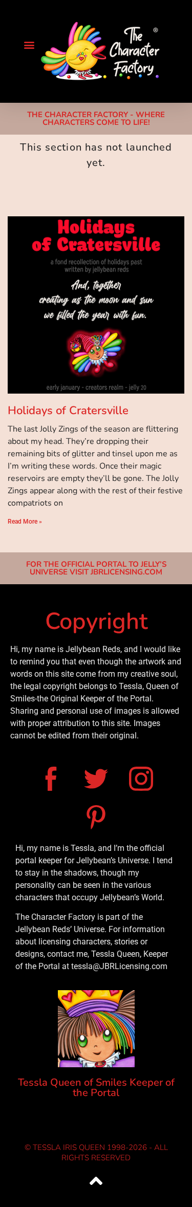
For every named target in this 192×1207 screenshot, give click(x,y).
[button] (28, 44)
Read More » (25, 521)
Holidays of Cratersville (68, 410)
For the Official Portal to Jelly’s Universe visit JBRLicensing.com (96, 568)
